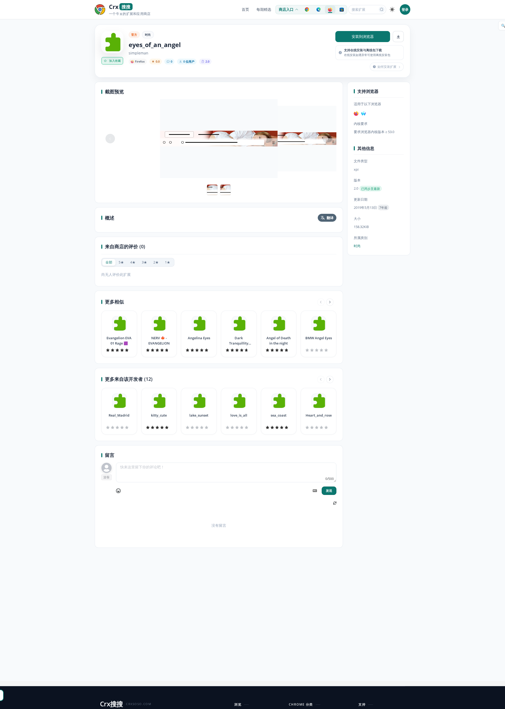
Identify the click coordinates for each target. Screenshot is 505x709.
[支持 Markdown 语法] (315, 491)
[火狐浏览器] (356, 113)
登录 (405, 9)
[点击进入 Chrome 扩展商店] (307, 9)
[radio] (108, 262)
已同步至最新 (370, 188)
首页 (245, 9)
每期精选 (263, 9)
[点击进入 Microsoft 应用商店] (341, 9)
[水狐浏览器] (363, 113)
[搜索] (382, 9)
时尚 (148, 35)
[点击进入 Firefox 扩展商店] (330, 9)
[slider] (119, 350)
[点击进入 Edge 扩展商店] (318, 9)
